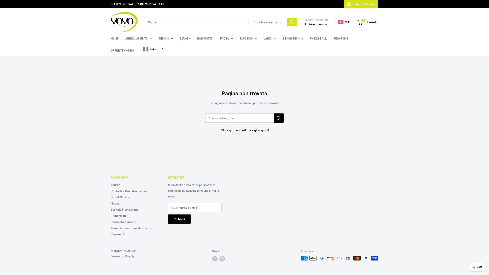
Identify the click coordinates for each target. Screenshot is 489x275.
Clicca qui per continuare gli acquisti (244, 130)
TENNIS (164, 38)
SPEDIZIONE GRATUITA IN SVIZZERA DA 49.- (138, 4)
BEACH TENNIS (293, 38)
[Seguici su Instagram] (222, 258)
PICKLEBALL (318, 38)
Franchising (119, 215)
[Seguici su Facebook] (215, 258)
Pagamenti (118, 234)
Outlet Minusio (120, 197)
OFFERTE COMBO (122, 50)
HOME (115, 38)
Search (115, 184)
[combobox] (153, 49)
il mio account (314, 24)
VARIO (268, 38)
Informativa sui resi (123, 222)
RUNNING (246, 38)
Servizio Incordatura (124, 209)
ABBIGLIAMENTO (136, 38)
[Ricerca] (292, 22)
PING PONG (341, 38)
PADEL (224, 38)
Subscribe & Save (364, 4)
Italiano (154, 49)
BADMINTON (205, 38)
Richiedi (179, 219)
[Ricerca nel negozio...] (279, 118)
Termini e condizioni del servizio (132, 228)
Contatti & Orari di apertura (129, 191)
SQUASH (185, 38)
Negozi (115, 203)
